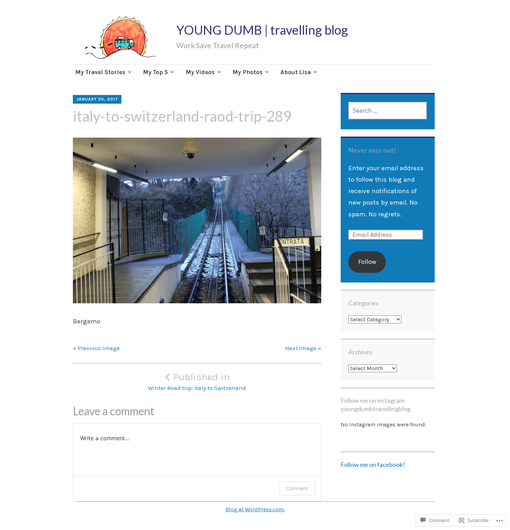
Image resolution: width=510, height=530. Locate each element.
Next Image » (303, 348)
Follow (367, 262)
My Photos (247, 72)
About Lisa (295, 72)
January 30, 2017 (97, 99)
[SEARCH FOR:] (387, 110)
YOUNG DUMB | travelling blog (262, 29)
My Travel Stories (100, 72)
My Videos (200, 72)
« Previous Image (96, 348)
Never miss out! (372, 150)
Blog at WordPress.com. (255, 509)
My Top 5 (155, 72)
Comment (297, 488)
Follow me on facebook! (373, 464)
